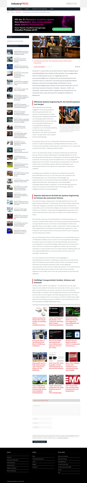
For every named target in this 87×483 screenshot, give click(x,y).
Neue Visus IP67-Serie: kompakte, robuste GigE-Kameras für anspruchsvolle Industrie (56, 365)
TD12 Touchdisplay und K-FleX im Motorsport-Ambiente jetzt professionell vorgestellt (21, 224)
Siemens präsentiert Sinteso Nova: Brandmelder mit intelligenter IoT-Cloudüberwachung (39, 321)
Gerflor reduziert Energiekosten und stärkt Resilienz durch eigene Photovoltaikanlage (56, 389)
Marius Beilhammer (39, 66)
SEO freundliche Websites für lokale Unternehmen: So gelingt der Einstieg (21, 174)
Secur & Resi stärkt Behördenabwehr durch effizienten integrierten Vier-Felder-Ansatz (55, 344)
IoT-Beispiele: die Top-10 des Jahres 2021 (15, 41)
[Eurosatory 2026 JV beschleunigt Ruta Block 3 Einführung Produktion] (39, 334)
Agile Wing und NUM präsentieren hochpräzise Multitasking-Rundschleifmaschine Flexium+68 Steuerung (21, 166)
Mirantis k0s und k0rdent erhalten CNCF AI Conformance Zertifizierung (73, 343)
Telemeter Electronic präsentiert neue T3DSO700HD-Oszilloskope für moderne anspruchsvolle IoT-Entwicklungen (21, 98)
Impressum (9, 457)
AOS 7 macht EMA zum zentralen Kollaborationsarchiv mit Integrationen (72, 388)
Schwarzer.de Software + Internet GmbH (16, 481)
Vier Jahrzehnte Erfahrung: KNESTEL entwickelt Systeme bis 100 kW (21, 158)
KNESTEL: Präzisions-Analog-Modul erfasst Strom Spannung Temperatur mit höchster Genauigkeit (21, 121)
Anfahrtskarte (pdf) (11, 465)
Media (51, 9)
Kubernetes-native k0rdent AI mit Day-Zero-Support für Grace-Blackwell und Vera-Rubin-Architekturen (72, 321)
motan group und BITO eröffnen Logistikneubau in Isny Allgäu (20, 209)
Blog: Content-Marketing (63, 456)
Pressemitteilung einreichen (39, 9)
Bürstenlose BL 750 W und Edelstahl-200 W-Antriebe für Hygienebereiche (20, 143)
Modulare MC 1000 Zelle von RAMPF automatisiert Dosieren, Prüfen (21, 181)
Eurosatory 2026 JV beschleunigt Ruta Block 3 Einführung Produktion (38, 343)
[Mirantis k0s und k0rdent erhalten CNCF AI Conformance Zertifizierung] (73, 334)
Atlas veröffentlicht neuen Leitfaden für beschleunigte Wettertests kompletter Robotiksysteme (39, 389)
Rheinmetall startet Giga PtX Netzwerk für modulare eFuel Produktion (20, 60)
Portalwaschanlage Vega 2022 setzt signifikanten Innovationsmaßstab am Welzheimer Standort (21, 53)
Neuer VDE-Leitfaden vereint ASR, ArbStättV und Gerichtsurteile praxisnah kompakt (72, 366)
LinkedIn (60, 469)
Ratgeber (34, 464)
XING (59, 472)
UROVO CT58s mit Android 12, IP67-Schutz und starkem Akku (21, 89)
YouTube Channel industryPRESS (64, 467)
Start (10, 9)
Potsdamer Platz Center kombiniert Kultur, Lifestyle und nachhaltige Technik (21, 83)
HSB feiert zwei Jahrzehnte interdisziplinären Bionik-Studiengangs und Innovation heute (21, 113)
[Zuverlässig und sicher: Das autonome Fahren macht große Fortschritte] (56, 47)
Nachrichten (18, 9)
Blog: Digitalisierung (62, 461)
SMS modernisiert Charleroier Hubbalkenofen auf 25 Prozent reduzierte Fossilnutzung (20, 232)
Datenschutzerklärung (63, 438)
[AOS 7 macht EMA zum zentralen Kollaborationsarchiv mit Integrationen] (73, 379)
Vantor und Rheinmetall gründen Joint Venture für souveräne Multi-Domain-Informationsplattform (56, 321)
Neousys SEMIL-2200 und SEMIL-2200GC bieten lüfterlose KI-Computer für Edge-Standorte (21, 188)
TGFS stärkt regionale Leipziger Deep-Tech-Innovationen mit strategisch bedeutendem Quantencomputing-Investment (20, 135)
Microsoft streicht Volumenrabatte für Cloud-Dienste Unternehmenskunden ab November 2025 (21, 75)
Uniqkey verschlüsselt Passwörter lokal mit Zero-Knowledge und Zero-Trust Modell (21, 203)
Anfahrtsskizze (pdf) (11, 462)
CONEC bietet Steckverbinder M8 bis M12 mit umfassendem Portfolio (21, 67)
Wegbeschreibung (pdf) (11, 468)
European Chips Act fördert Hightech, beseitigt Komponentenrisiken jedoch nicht (21, 151)
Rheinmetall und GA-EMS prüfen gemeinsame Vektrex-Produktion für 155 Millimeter (39, 366)
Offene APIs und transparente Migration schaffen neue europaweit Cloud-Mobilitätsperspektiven (21, 106)
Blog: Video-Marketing (62, 459)
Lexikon (27, 9)
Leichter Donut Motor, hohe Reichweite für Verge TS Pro (19, 127)
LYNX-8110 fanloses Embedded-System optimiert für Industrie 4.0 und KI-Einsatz (21, 196)
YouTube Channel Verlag (63, 464)
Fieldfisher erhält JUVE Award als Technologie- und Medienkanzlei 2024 (21, 217)
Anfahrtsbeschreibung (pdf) (12, 460)
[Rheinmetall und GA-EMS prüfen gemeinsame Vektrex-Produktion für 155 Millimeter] (39, 357)
